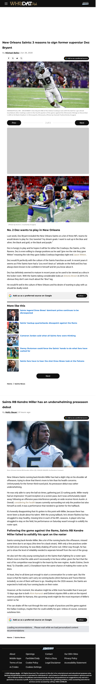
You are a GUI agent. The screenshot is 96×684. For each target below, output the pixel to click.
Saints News (20, 384)
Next (82, 123)
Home (9, 384)
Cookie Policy (32, 662)
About (12, 654)
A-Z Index (14, 667)
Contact (49, 654)
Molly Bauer (11, 412)
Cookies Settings (33, 667)
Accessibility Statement (75, 662)
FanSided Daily (33, 658)
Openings (30, 654)
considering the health (24, 502)
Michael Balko (12, 53)
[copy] (21, 58)
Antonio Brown (70, 276)
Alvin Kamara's (36, 593)
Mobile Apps (15, 658)
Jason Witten (80, 254)
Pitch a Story (51, 658)
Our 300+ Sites (71, 654)
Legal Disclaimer (53, 662)
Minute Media (15, 673)
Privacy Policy (70, 658)
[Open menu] (6, 3)
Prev (14, 123)
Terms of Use (16, 662)
